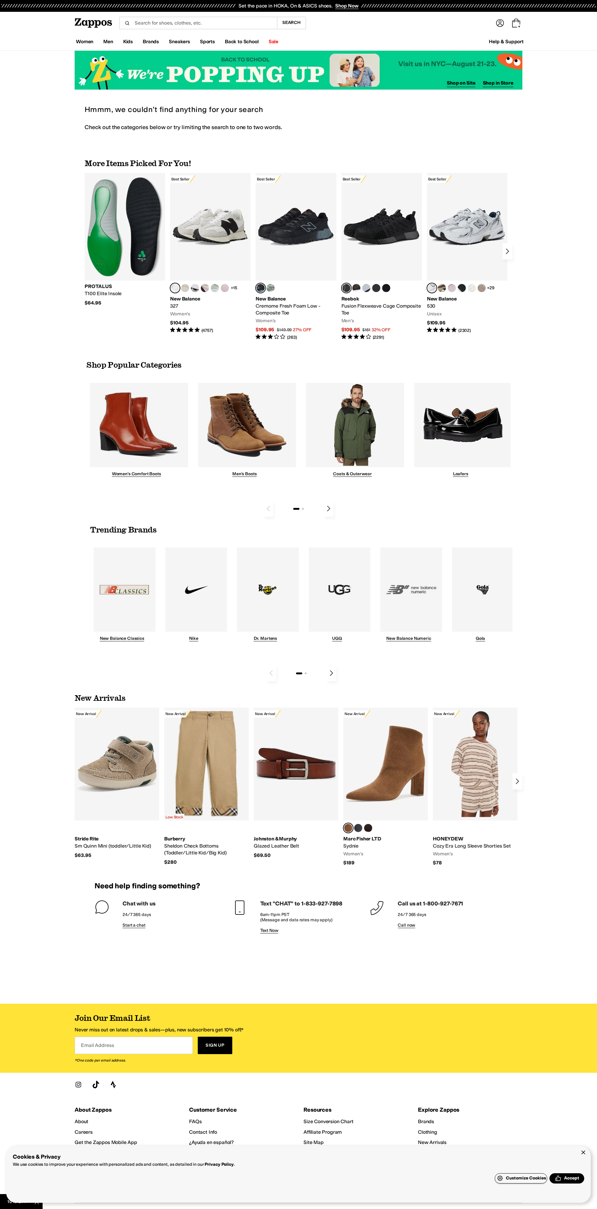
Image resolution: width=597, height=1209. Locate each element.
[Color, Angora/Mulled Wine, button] (205, 288)
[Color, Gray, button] (366, 288)
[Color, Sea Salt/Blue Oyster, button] (472, 288)
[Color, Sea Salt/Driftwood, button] (482, 288)
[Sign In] (500, 23)
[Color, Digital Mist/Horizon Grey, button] (195, 288)
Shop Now (347, 6)
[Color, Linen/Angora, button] (185, 288)
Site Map (313, 1142)
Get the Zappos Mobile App (106, 1142)
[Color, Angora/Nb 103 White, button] (215, 288)
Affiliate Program (322, 1132)
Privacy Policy (219, 1164)
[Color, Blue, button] (376, 288)
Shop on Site (461, 83)
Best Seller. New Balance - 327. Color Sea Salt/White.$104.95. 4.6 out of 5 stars (210, 253)
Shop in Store (498, 83)
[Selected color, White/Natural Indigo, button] (432, 288)
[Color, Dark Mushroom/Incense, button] (442, 288)
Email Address (97, 1045)
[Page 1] (296, 509)
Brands (426, 1121)
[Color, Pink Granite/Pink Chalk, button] (225, 288)
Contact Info (203, 1132)
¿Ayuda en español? (211, 1142)
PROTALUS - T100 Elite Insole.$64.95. (125, 239)
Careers (84, 1132)
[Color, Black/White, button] (386, 288)
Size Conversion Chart (328, 1121)
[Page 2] (303, 509)
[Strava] (113, 1084)
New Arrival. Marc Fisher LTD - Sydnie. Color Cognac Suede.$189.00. (385, 787)
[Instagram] (78, 1084)
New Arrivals (432, 1142)
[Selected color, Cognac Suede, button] (348, 828)
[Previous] (268, 508)
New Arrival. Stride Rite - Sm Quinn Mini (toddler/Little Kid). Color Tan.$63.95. (117, 783)
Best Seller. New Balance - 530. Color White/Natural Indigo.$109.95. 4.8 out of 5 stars (467, 253)
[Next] (507, 251)
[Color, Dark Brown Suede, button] (368, 828)
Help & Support (506, 41)
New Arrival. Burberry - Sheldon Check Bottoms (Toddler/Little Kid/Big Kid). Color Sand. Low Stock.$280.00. (206, 786)
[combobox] (198, 23)
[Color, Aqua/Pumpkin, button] (270, 288)
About (81, 1121)
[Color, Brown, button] (356, 288)
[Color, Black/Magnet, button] (462, 288)
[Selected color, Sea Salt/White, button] (175, 288)
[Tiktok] (96, 1084)
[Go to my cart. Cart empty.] (516, 23)
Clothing (427, 1132)
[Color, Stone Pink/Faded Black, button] (452, 288)
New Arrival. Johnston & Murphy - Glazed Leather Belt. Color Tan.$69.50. (296, 783)
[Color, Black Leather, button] (358, 828)
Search (291, 22)
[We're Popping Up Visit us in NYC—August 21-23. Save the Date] (298, 70)
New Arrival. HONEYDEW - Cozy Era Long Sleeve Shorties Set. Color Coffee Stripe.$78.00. (475, 787)
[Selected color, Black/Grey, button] (261, 288)
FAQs (195, 1121)
